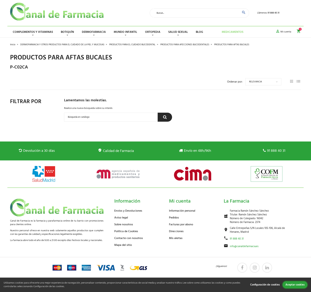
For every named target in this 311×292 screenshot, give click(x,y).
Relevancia (255, 82)
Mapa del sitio (123, 245)
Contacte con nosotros (128, 238)
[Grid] (291, 82)
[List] (298, 82)
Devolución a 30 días (39, 151)
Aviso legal (121, 217)
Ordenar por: (235, 81)
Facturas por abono (181, 224)
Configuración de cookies (265, 285)
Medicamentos (232, 32)
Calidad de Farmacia (118, 151)
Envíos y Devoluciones (128, 211)
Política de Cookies (126, 231)
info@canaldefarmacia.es (244, 246)
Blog (199, 32)
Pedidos (174, 217)
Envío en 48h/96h (197, 151)
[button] (283, 32)
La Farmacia (236, 201)
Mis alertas (175, 238)
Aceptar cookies (295, 285)
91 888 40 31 (273, 13)
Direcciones (176, 231)
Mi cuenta (180, 201)
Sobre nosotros (123, 224)
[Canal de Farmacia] (56, 12)
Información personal (182, 211)
